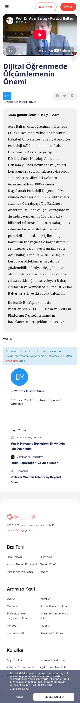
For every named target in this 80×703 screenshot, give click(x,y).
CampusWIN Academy (30, 457)
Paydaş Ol (13, 625)
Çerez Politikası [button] (42, 684)
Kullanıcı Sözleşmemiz (20, 667)
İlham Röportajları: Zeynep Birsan (34, 463)
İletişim (44, 571)
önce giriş (12, 361)
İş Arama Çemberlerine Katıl (54, 616)
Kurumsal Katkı (16, 633)
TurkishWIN (14, 530)
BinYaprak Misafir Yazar (20, 101)
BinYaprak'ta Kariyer (52, 633)
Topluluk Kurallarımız (52, 660)
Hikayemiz (46, 557)
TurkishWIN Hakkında (20, 571)
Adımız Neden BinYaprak (22, 564)
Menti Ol (45, 599)
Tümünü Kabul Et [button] (53, 697)
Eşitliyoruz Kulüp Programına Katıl (17, 616)
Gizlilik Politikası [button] (19, 688)
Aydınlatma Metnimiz (53, 667)
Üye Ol (68, 6)
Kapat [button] (19, 697)
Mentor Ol (13, 606)
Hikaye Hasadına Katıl (53, 606)
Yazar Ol (45, 625)
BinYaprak (22, 471)
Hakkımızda (14, 557)
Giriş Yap (49, 6)
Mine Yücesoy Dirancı (29, 437)
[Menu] (7, 7)
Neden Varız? (48, 564)
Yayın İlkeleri (14, 660)
